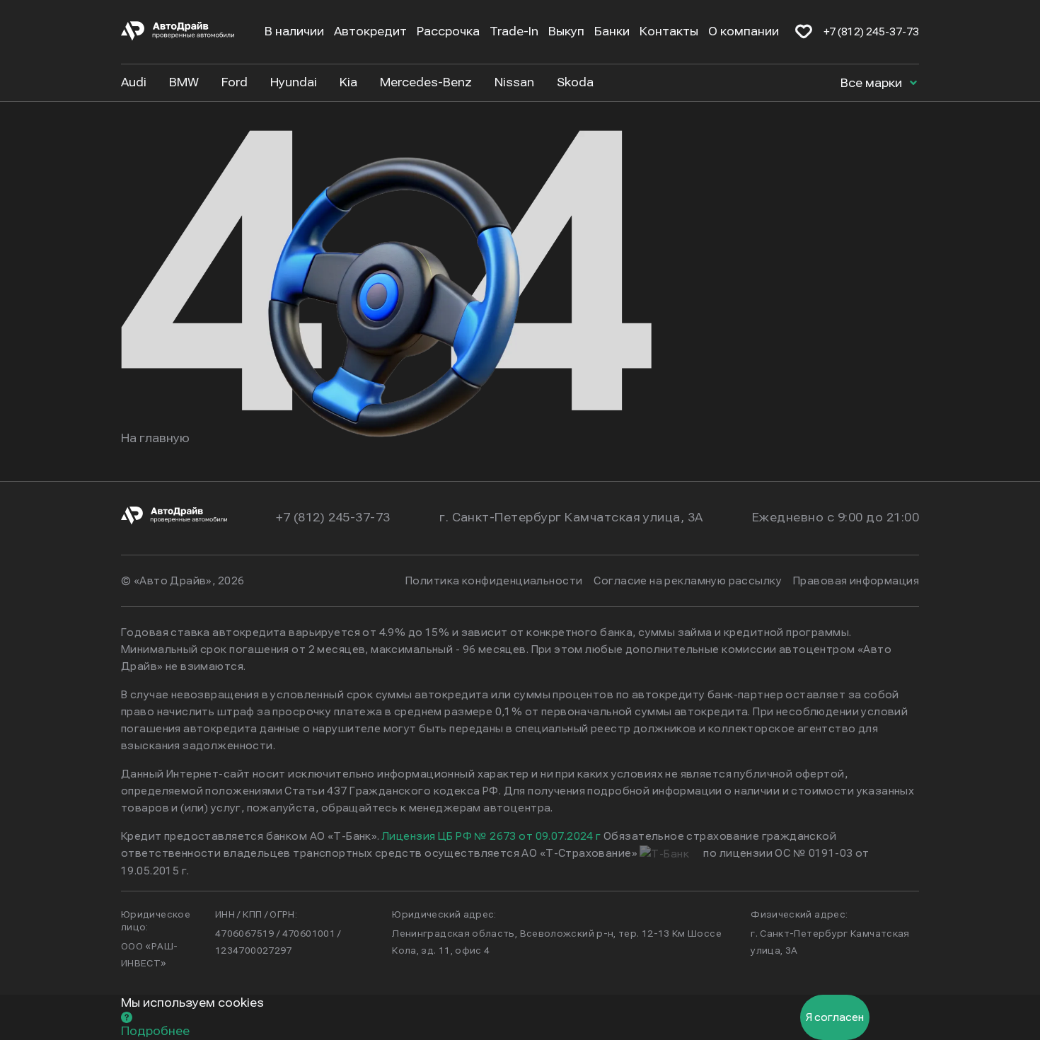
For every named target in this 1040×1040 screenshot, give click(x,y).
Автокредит (370, 31)
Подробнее (155, 1031)
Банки (612, 31)
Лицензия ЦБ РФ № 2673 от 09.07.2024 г (491, 836)
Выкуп (566, 31)
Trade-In (514, 31)
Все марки (872, 83)
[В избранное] (804, 32)
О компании (743, 31)
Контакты (669, 31)
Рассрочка (448, 31)
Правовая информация (856, 581)
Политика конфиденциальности (493, 581)
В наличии (294, 31)
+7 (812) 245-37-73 (871, 31)
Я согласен (835, 1017)
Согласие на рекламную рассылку (688, 581)
